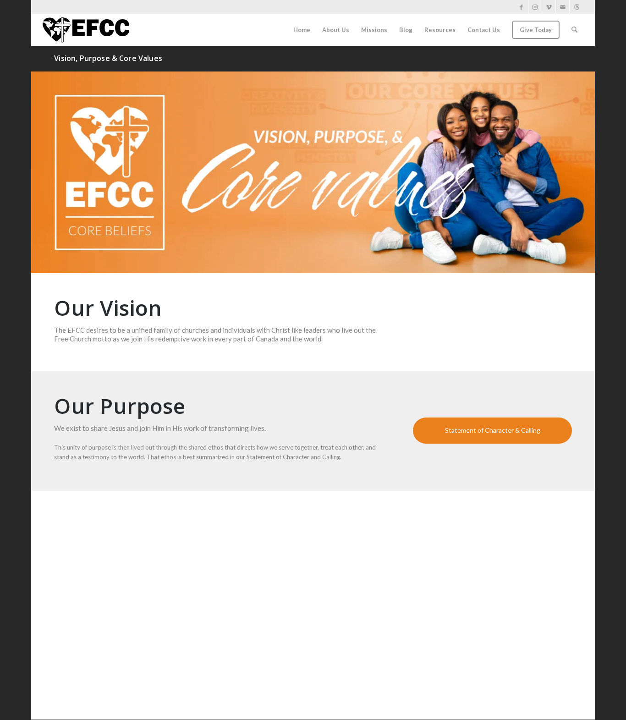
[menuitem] (301, 30)
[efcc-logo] (86, 30)
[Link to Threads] (576, 7)
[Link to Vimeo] (548, 7)
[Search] (574, 30)
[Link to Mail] (562, 7)
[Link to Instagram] (535, 7)
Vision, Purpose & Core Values (108, 58)
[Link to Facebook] (521, 7)
